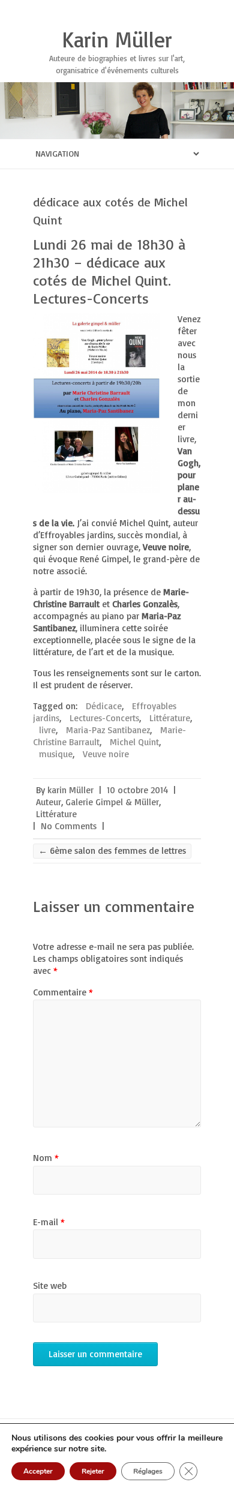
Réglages (148, 1471)
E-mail (49, 1222)
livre (47, 730)
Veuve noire (106, 754)
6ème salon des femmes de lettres (112, 850)
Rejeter (93, 1471)
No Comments (69, 826)
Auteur (48, 802)
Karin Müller (117, 39)
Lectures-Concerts (104, 718)
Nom (46, 1157)
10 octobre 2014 (137, 790)
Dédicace (104, 706)
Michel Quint (134, 742)
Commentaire (63, 992)
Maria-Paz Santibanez (108, 730)
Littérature (169, 718)
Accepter (38, 1471)
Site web (50, 1285)
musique (56, 754)
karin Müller (70, 790)
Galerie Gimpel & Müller (112, 802)
